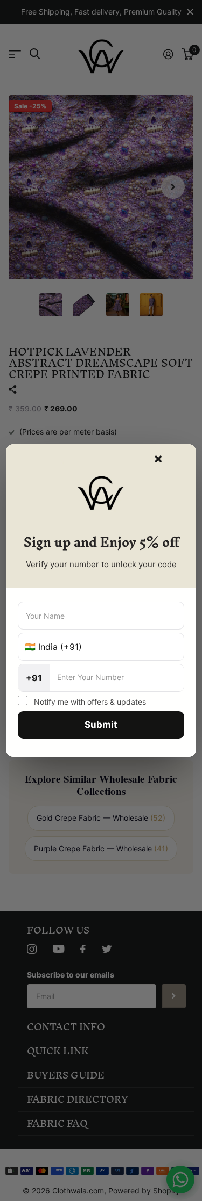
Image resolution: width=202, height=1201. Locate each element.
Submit (101, 724)
